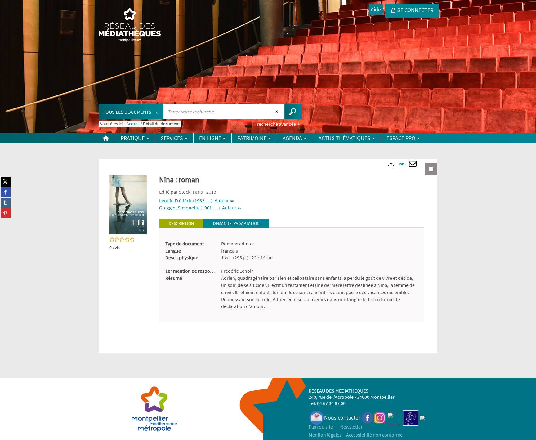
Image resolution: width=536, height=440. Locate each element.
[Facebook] (367, 417)
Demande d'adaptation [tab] (236, 223)
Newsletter (351, 427)
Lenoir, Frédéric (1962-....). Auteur (194, 200)
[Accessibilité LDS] (410, 417)
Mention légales (325, 435)
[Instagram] (380, 417)
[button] (128, 204)
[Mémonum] (422, 417)
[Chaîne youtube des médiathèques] (393, 417)
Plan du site (321, 427)
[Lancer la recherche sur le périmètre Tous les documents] (293, 111)
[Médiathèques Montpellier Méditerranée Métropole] (130, 25)
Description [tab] (181, 223)
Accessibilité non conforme (374, 435)
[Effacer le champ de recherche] (277, 111)
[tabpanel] (291, 275)
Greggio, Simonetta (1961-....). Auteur (197, 208)
